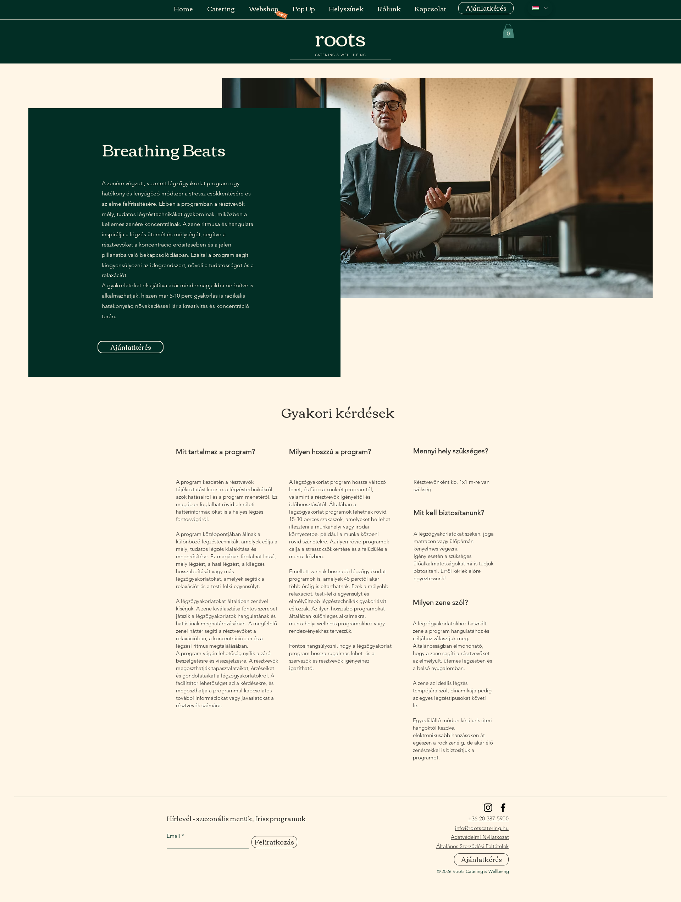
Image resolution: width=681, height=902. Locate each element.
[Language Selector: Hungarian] (540, 8)
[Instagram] (488, 807)
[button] (508, 31)
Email (173, 836)
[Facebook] (503, 807)
